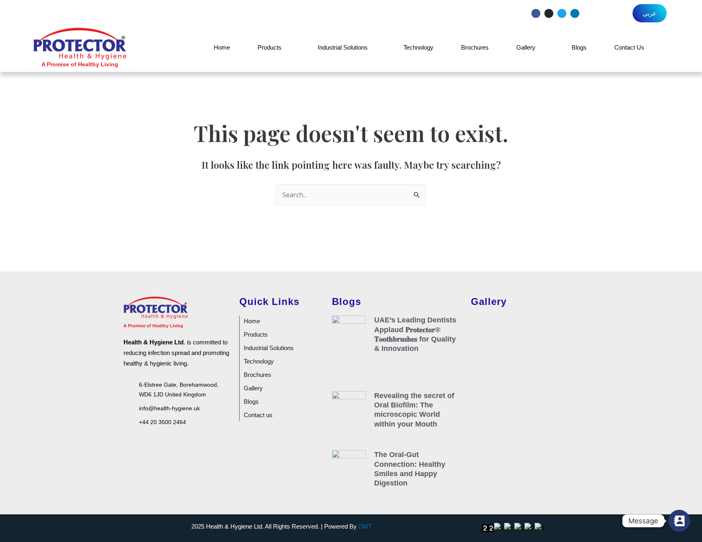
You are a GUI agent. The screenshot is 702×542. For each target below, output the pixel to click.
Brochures (475, 47)
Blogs (579, 47)
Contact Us (629, 47)
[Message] (679, 521)
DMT (365, 526)
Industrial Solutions (343, 47)
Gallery (525, 47)
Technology (418, 47)
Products (270, 47)
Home (222, 47)
